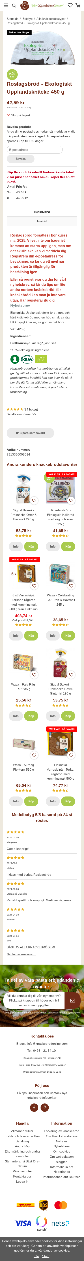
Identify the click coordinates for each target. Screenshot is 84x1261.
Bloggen (61, 1162)
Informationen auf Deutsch (61, 1177)
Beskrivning (42, 212)
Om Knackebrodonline (62, 1136)
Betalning (22, 1141)
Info (16, 546)
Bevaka (21, 158)
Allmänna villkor (22, 1131)
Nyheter (61, 1141)
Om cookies (61, 1151)
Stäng (46, 1256)
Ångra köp (22, 1146)
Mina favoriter (22, 1171)
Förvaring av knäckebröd (61, 1131)
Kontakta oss (22, 1176)
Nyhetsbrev (62, 1146)
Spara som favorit (32, 433)
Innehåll (42, 221)
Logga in (22, 1181)
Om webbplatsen (62, 1156)
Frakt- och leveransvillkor (22, 1136)
